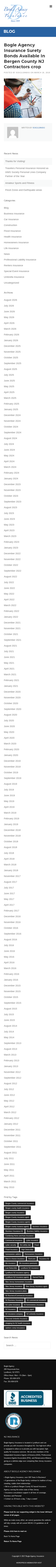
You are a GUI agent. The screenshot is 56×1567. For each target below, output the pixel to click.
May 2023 (9, 524)
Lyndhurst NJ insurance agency (17, 1273)
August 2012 (10, 1083)
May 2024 (9, 455)
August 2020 (10, 714)
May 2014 (9, 1037)
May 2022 (9, 593)
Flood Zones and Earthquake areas (23, 190)
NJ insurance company (14, 1314)
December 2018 (12, 830)
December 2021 (12, 622)
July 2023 (9, 513)
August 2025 (10, 369)
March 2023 (10, 536)
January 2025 (11, 409)
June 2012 (9, 1095)
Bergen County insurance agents (17, 1222)
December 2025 (12, 346)
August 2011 (10, 1152)
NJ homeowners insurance (34, 1305)
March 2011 (10, 1181)
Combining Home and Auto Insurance (19, 1236)
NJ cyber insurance (12, 1305)
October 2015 (11, 997)
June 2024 (9, 450)
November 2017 (12, 876)
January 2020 (11, 755)
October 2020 (11, 703)
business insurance (40, 1227)
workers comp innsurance (15, 1328)
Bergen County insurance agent (17, 1217)
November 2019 (12, 766)
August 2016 (10, 939)
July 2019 (9, 789)
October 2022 (11, 565)
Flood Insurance (12, 231)
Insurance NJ (44, 1259)
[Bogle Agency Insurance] (15, 13)
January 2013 (11, 1066)
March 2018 (10, 864)
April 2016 (9, 962)
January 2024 (11, 478)
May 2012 (9, 1100)
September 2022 (12, 570)
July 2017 (9, 887)
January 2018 (11, 870)
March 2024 (10, 467)
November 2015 (12, 991)
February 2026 (11, 334)
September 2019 (12, 778)
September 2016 (12, 933)
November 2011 (12, 1135)
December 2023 (12, 484)
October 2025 (11, 357)
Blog (6, 208)
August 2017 (10, 882)
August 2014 (10, 1026)
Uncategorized (11, 282)
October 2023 (11, 496)
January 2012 (11, 1124)
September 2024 (12, 432)
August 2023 (10, 507)
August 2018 (10, 847)
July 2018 (9, 853)
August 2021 (10, 645)
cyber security (10, 1245)
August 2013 (10, 1049)
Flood (37, 1245)
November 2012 (12, 1072)
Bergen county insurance (14, 1213)
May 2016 (9, 957)
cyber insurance (32, 1240)
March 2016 (10, 968)
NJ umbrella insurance (35, 1314)
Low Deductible (11, 1268)
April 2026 (9, 323)
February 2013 (11, 1060)
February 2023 (11, 542)
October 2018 (11, 841)
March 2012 (10, 1112)
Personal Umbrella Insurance (16, 1319)
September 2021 (12, 640)
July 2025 (9, 375)
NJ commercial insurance (36, 1300)
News (7, 254)
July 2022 (9, 582)
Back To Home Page (12, 1536)
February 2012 (11, 1118)
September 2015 (12, 1003)
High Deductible (27, 1250)
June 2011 (9, 1164)
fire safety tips (25, 1245)
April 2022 (9, 599)
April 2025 (9, 392)
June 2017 (9, 893)
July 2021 (9, 651)
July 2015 (9, 1014)
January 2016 (11, 979)
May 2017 (9, 899)
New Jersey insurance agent (36, 1286)
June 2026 (9, 311)
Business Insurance (14, 213)
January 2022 (11, 617)
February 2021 (11, 680)
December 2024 (12, 415)
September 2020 (12, 709)
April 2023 (9, 530)
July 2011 (9, 1158)
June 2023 (9, 519)
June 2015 (9, 1020)
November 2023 (12, 490)
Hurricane (31, 1259)
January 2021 (11, 686)
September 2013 (12, 1043)
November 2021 (12, 628)
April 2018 (9, 859)
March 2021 (10, 674)
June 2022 (9, 588)
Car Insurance (11, 219)
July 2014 (9, 1031)
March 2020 (10, 743)
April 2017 (9, 905)
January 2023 (11, 547)
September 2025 (12, 363)
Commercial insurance (13, 1240)
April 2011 (9, 1175)
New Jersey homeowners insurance (18, 1282)
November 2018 (12, 835)
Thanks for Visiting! (15, 161)
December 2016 (12, 916)
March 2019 (10, 812)
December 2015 (12, 985)
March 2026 (10, 329)
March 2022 (10, 605)
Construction (10, 225)
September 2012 (12, 1078)
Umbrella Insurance (14, 277)
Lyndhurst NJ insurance (30, 1268)
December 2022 (12, 553)
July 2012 (9, 1089)
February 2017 (11, 910)
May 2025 (9, 386)
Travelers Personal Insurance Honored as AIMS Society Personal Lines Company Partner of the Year (26, 172)
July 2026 (9, 305)
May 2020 (9, 732)
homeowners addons (13, 1254)
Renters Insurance (13, 265)
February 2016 (11, 974)
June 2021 (9, 657)
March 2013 (10, 1054)
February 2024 (11, 472)
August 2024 (10, 438)
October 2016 (11, 928)
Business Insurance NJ (14, 1231)
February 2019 (11, 818)
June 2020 (9, 726)
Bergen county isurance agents (17, 1227)
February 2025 (11, 403)
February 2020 (11, 749)
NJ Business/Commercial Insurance (19, 1296)
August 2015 (10, 1008)
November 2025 (12, 351)
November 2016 (12, 922)
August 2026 (10, 300)
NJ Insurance (10, 1309)
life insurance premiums (28, 1263)
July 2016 (9, 945)
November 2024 (12, 421)
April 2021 (9, 668)
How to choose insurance (14, 1259)
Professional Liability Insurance (20, 259)
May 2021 (9, 663)
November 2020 (12, 697)
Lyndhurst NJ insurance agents (17, 1277)
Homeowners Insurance (16, 242)
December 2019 (12, 761)
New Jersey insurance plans (16, 1291)
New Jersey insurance (13, 1286)
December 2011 (12, 1129)
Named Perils (38, 1277)
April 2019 (9, 807)
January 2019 (11, 824)
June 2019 (9, 795)
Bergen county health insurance (17, 1208)
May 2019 (9, 801)
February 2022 (11, 611)
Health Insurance (13, 236)
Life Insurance (11, 248)
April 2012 (9, 1106)
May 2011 (9, 1170)
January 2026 (11, 340)
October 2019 (11, 772)
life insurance (10, 1263)
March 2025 (10, 398)
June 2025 (9, 380)
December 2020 (12, 691)
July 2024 (9, 444)
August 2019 (10, 784)
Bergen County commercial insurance (19, 1203)
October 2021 (11, 634)
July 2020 (9, 720)
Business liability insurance (37, 1231)
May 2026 (9, 317)
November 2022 (12, 559)
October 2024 (11, 426)
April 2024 (9, 461)
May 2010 (9, 1187)
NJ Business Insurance (14, 1300)
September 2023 (12, 501)
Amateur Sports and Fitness (19, 183)
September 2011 (12, 1147)
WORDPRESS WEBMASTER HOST (29, 1563)
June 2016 (9, 951)
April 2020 (9, 738)
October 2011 (11, 1141)
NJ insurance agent (26, 1309)
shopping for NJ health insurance (17, 1323)
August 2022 (10, 576)
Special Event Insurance (16, 271)
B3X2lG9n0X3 (23, 73)
